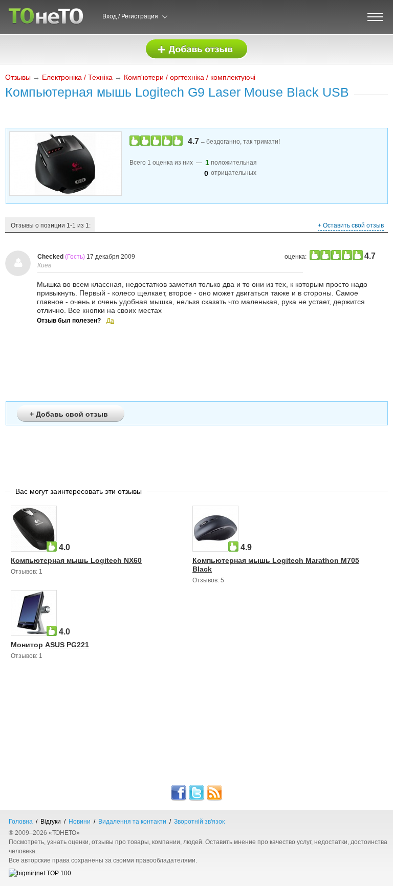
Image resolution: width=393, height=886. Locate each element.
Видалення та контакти (132, 821)
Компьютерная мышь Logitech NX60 (76, 560)
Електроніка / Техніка (77, 77)
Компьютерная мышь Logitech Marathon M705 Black (275, 564)
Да (110, 320)
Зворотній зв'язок (199, 821)
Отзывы (18, 77)
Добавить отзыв (196, 49)
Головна (21, 821)
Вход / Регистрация (130, 16)
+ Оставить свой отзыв (351, 225)
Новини (80, 821)
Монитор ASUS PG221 (50, 645)
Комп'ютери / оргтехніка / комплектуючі (189, 77)
